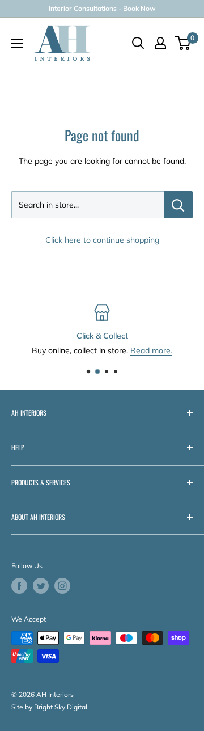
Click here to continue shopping (102, 240)
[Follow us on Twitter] (41, 586)
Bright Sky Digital (60, 707)
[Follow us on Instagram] (62, 586)
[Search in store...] (178, 204)
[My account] (160, 43)
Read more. (151, 351)
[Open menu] (17, 43)
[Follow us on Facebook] (19, 586)
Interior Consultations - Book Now (102, 8)
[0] (183, 43)
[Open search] (138, 43)
